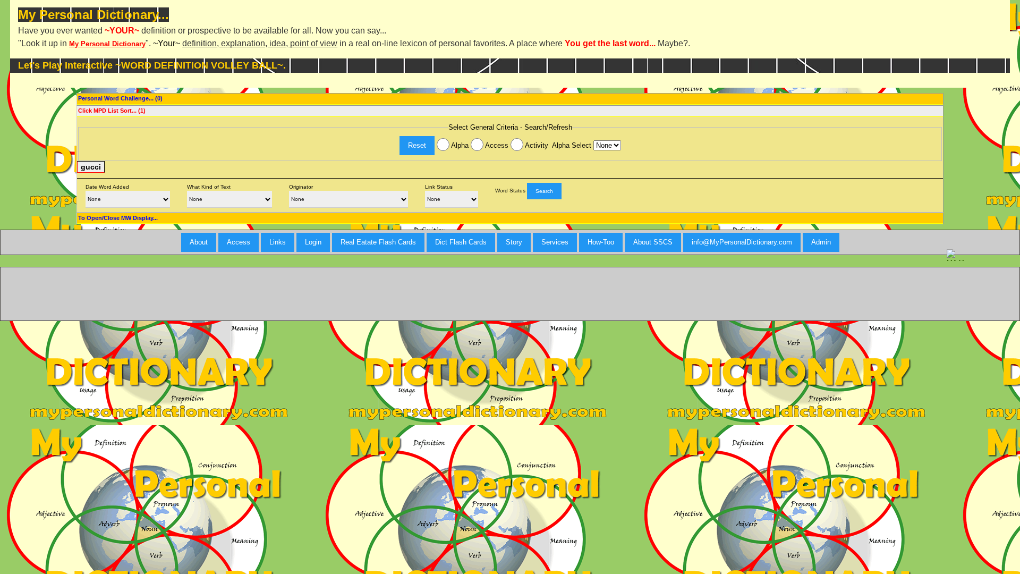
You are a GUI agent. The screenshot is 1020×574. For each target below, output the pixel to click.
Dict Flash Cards (461, 242)
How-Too (601, 242)
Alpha (459, 145)
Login (313, 242)
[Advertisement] (510, 294)
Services (554, 242)
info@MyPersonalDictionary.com (742, 242)
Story (514, 242)
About (199, 242)
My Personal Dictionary (107, 44)
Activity (535, 145)
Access (495, 145)
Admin (821, 242)
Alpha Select (572, 145)
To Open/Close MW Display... (118, 218)
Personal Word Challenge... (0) (120, 98)
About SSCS (653, 242)
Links (277, 242)
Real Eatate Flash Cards (378, 242)
